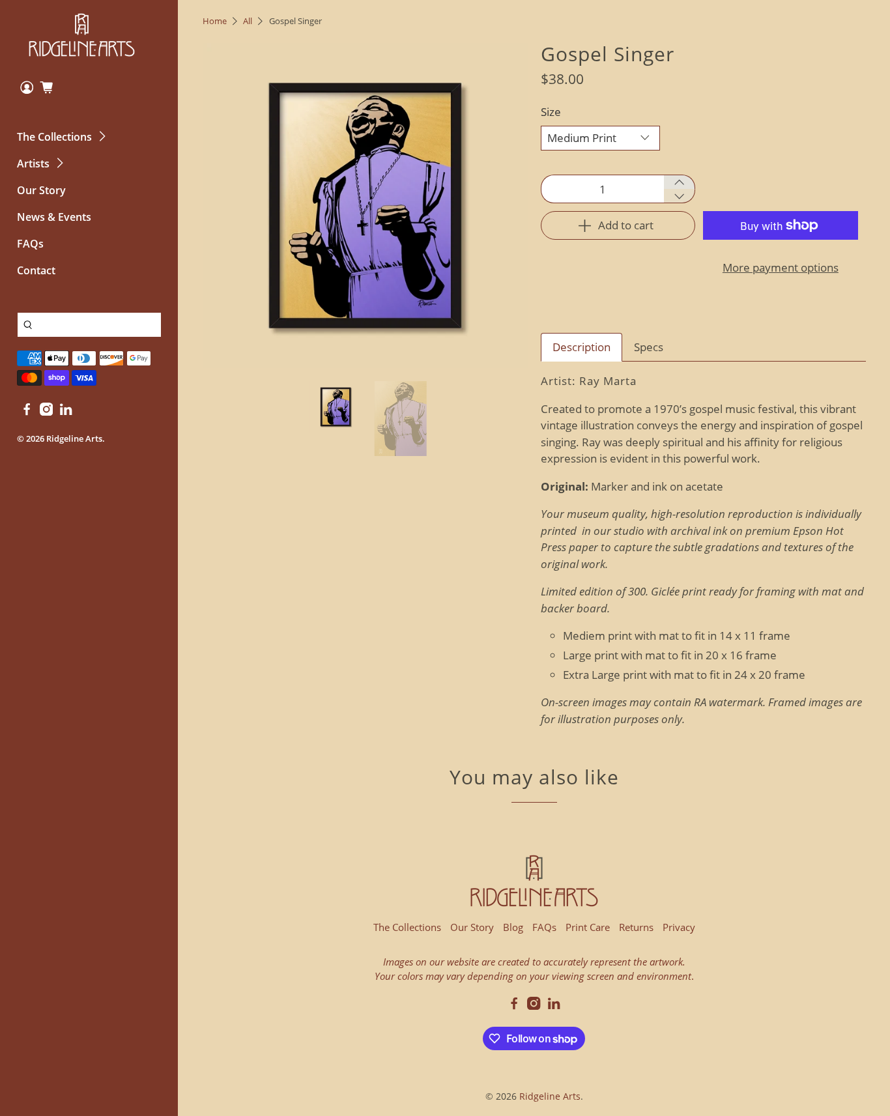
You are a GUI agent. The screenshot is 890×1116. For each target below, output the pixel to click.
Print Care (588, 927)
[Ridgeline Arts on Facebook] (26, 412)
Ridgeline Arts (74, 438)
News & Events (54, 217)
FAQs (30, 243)
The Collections (54, 137)
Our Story (41, 190)
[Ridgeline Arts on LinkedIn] (66, 412)
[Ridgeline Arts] (82, 35)
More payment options (781, 267)
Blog (513, 927)
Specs (648, 346)
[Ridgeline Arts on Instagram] (46, 412)
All (247, 21)
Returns (636, 927)
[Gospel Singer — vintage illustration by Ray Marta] (365, 205)
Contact (36, 270)
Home (215, 21)
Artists (33, 163)
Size (551, 111)
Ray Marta (608, 380)
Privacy (679, 927)
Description (581, 346)
